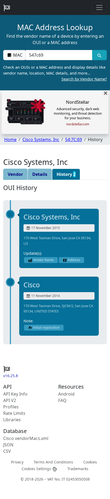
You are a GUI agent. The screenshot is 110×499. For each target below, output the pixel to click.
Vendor (15, 174)
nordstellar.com (77, 124)
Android (66, 394)
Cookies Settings (37, 468)
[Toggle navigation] (99, 7)
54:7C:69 (73, 139)
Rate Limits (14, 413)
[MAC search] (99, 55)
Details (39, 174)
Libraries (12, 420)
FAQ (62, 400)
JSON (8, 445)
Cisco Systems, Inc (40, 139)
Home (10, 139)
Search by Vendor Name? (84, 79)
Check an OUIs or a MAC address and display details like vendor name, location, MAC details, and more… (55, 73)
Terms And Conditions (53, 462)
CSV (7, 451)
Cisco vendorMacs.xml (25, 438)
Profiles (11, 407)
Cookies (90, 462)
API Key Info (15, 394)
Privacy (17, 462)
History (66, 174)
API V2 (9, 400)
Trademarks (77, 468)
